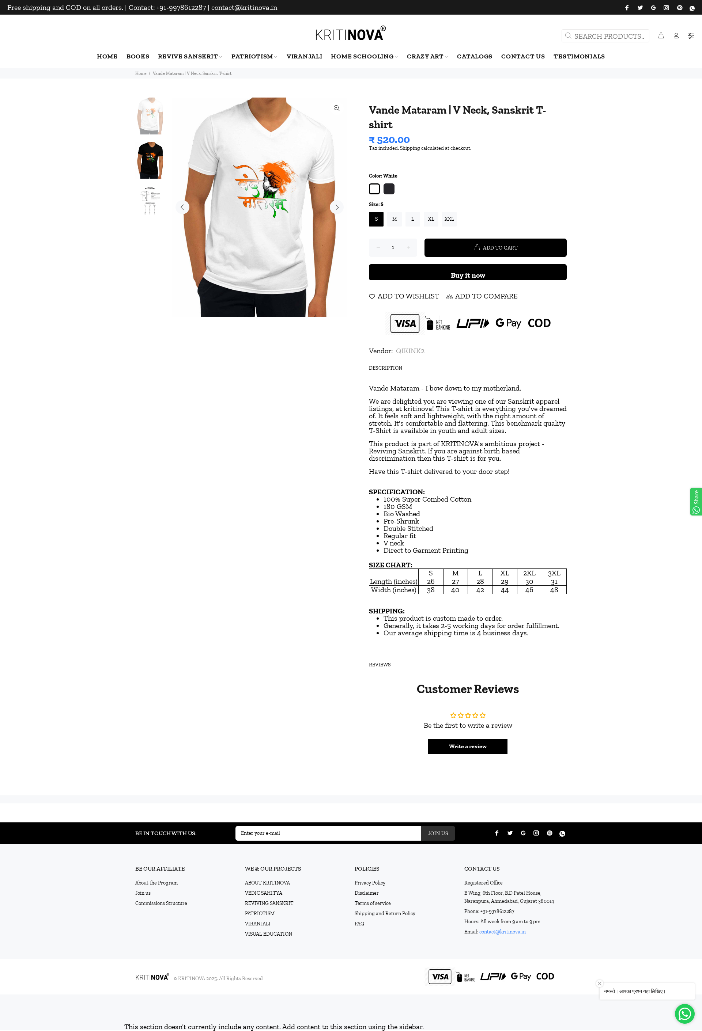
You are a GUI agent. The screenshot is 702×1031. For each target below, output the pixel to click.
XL (431, 219)
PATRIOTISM (260, 913)
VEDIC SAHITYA (263, 893)
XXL (449, 219)
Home (141, 73)
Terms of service (373, 903)
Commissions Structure (161, 903)
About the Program (156, 883)
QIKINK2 (410, 350)
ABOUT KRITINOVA (267, 883)
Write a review (468, 746)
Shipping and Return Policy (385, 913)
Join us (143, 893)
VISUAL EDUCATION (268, 934)
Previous (182, 207)
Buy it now (468, 275)
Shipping (410, 148)
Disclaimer (367, 893)
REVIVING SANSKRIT (269, 903)
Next (337, 207)
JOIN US (438, 833)
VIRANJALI (258, 924)
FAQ (359, 924)
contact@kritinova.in (502, 932)
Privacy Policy (370, 883)
